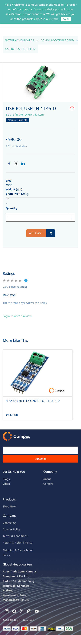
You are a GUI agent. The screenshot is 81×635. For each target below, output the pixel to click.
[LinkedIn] (23, 163)
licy (18, 529)
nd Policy (26, 542)
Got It (66, 19)
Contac (7, 523)
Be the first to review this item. (25, 114)
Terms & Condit (12, 536)
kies (10, 529)
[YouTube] (37, 611)
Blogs (6, 479)
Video (6, 483)
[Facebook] (9, 163)
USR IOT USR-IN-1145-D (20, 49)
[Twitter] (16, 163)
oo (6, 529)
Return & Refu (12, 542)
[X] (21, 611)
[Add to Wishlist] (72, 108)
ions (25, 536)
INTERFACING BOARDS (19, 40)
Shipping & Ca (12, 550)
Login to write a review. (17, 316)
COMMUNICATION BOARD (57, 40)
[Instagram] (29, 611)
